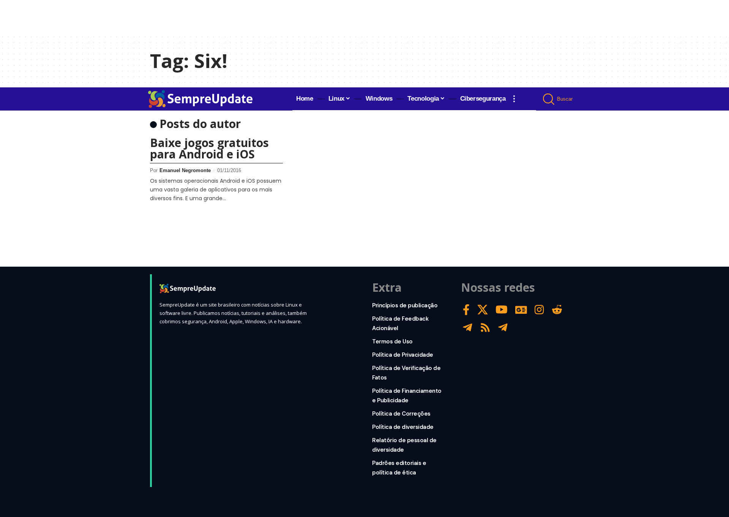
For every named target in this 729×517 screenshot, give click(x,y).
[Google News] (521, 310)
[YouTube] (502, 310)
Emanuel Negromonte (185, 170)
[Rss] (485, 328)
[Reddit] (557, 310)
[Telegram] (467, 328)
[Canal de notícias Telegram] (503, 328)
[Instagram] (539, 310)
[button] (514, 98)
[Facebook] (466, 310)
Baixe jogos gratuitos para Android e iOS (209, 148)
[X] (482, 310)
